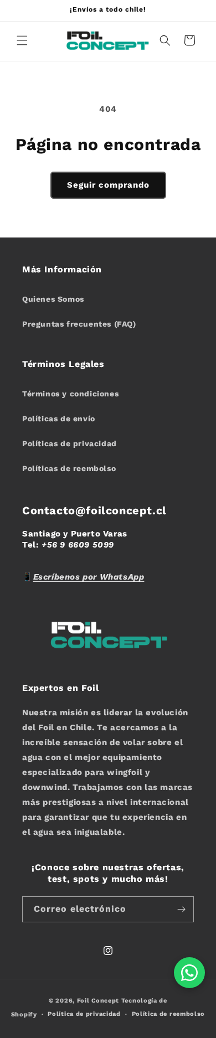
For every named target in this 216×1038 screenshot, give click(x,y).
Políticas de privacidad (69, 443)
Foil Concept (99, 1000)
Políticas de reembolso (69, 468)
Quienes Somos (53, 299)
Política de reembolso (168, 1014)
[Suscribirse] (181, 909)
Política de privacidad (84, 1014)
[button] (22, 40)
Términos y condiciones (70, 393)
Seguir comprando (108, 185)
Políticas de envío (58, 418)
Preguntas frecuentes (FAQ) (79, 323)
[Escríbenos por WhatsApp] (189, 972)
